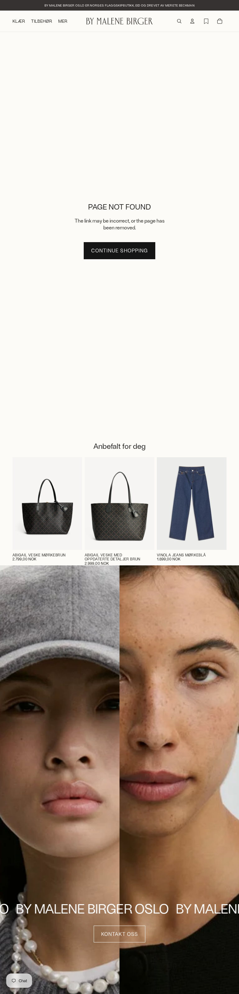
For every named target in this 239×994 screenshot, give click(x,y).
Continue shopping (119, 250)
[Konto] (192, 21)
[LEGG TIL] (72, 540)
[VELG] (217, 540)
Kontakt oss (119, 934)
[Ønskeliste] (206, 21)
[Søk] (179, 21)
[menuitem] (62, 21)
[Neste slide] (147, 503)
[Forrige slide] (91, 503)
